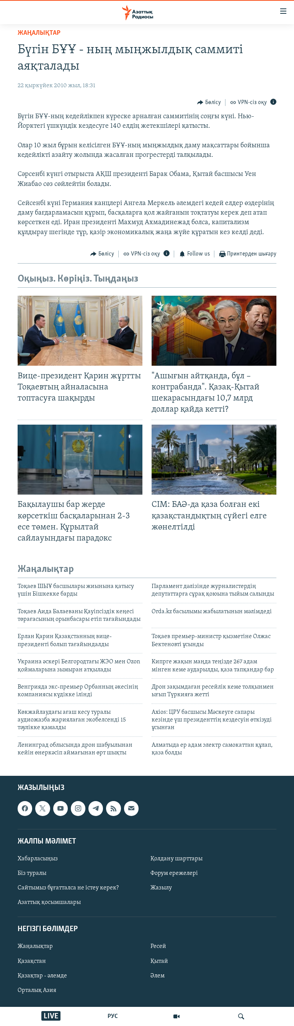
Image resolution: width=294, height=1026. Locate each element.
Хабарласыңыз (38, 859)
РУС (113, 1016)
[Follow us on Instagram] (78, 808)
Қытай (159, 961)
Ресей (158, 946)
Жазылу (161, 888)
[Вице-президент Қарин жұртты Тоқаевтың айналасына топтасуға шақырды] (80, 331)
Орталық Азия (37, 990)
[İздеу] (241, 1016)
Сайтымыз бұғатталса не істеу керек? (68, 888)
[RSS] (113, 808)
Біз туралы (32, 873)
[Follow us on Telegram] (95, 808)
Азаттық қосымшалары (49, 902)
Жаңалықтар (35, 946)
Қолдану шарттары (176, 859)
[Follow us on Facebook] (25, 808)
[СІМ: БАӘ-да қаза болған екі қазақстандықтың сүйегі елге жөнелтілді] (214, 460)
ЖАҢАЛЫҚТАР (39, 33)
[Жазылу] (131, 808)
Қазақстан (32, 961)
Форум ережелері (174, 873)
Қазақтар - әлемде (42, 975)
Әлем (157, 975)
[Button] (209, 102)
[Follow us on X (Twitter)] (42, 808)
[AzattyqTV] (176, 1016)
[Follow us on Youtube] (60, 808)
